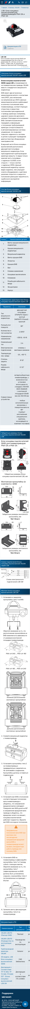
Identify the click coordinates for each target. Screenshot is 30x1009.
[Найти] (12, 2)
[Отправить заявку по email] (23, 2)
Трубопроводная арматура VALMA (7, 951)
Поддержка (7, 993)
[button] (16, 31)
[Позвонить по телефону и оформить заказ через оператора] (19, 2)
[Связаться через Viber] (26, 2)
